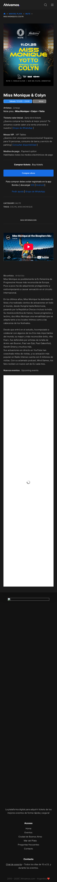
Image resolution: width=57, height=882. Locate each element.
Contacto (28, 848)
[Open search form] (45, 4)
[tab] (28, 220)
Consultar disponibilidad (24, 145)
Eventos (28, 832)
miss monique (25, 207)
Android (40, 185)
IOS (32, 185)
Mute (18, 203)
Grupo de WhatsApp (23, 128)
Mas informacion (28, 220)
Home (28, 828)
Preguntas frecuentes (28, 844)
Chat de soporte (14, 864)
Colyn (13, 207)
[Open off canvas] (52, 5)
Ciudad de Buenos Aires (30, 836)
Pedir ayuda (18, 191)
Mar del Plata (30, 840)
